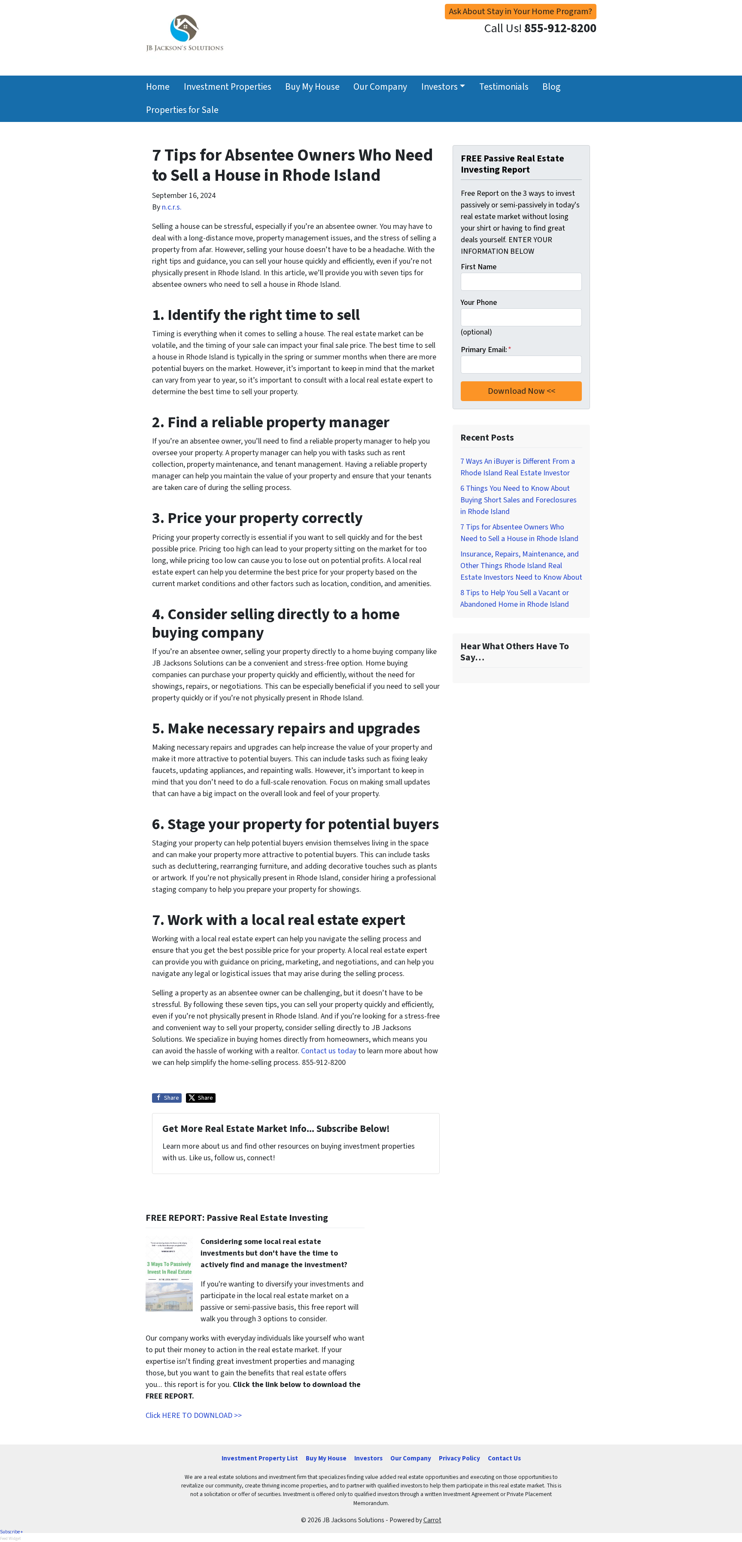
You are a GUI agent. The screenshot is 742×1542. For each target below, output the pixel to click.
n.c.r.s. (172, 207)
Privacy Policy (459, 1458)
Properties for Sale (182, 110)
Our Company (380, 87)
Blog (551, 87)
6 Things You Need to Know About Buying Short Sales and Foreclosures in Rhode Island (518, 500)
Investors (439, 87)
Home (158, 87)
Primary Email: (486, 349)
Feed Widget (10, 1539)
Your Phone (479, 302)
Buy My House (312, 87)
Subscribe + (11, 1532)
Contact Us (504, 1458)
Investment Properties (227, 87)
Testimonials (504, 87)
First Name (478, 267)
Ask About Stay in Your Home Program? (520, 11)
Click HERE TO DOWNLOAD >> (194, 1415)
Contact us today (328, 1051)
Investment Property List (260, 1458)
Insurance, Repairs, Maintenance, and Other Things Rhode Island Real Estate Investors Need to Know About (521, 566)
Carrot (432, 1520)
